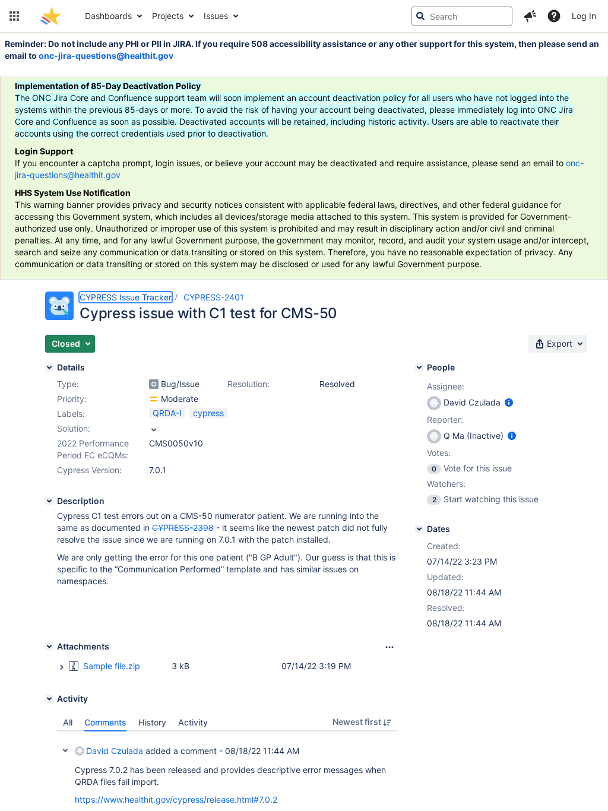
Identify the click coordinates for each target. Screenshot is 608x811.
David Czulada (114, 751)
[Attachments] (49, 646)
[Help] (553, 16)
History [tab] (152, 722)
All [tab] (67, 722)
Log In (584, 16)
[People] (419, 367)
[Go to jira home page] (50, 16)
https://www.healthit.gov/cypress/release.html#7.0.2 (176, 799)
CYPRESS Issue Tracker (126, 297)
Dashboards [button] (108, 16)
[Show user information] (509, 402)
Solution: (73, 428)
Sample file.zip (111, 666)
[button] (14, 16)
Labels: (71, 413)
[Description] (49, 501)
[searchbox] (461, 16)
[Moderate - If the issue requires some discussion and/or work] (154, 399)
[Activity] (49, 699)
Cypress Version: (89, 470)
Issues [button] (216, 16)
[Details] (49, 367)
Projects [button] (167, 16)
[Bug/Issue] (154, 384)
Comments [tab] (105, 722)
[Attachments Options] (389, 647)
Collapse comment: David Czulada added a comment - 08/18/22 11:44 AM (65, 750)
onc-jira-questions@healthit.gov (106, 55)
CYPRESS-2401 (213, 297)
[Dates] (419, 529)
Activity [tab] (193, 722)
